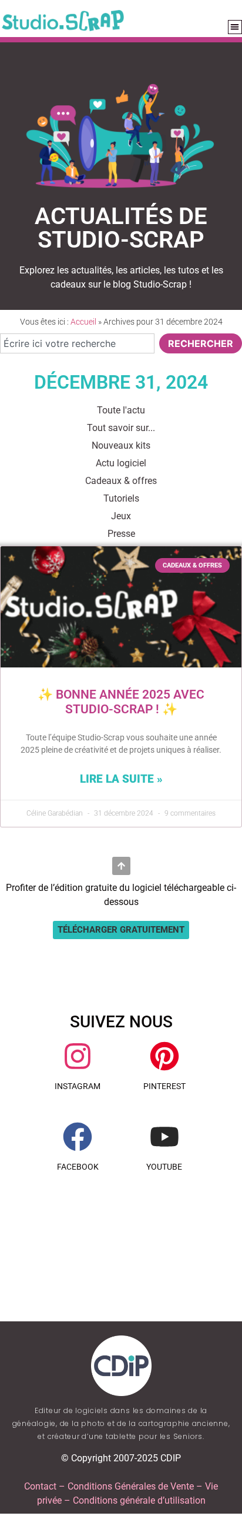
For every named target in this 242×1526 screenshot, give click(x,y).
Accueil (83, 321)
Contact (40, 1486)
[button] (121, 930)
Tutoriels (121, 498)
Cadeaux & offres (121, 480)
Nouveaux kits (121, 445)
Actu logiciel (121, 463)
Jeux (121, 516)
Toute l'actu (121, 410)
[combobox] (77, 343)
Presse (121, 533)
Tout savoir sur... (121, 427)
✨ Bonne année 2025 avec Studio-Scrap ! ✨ (121, 701)
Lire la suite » (121, 779)
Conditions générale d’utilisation (139, 1500)
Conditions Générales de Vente (131, 1486)
